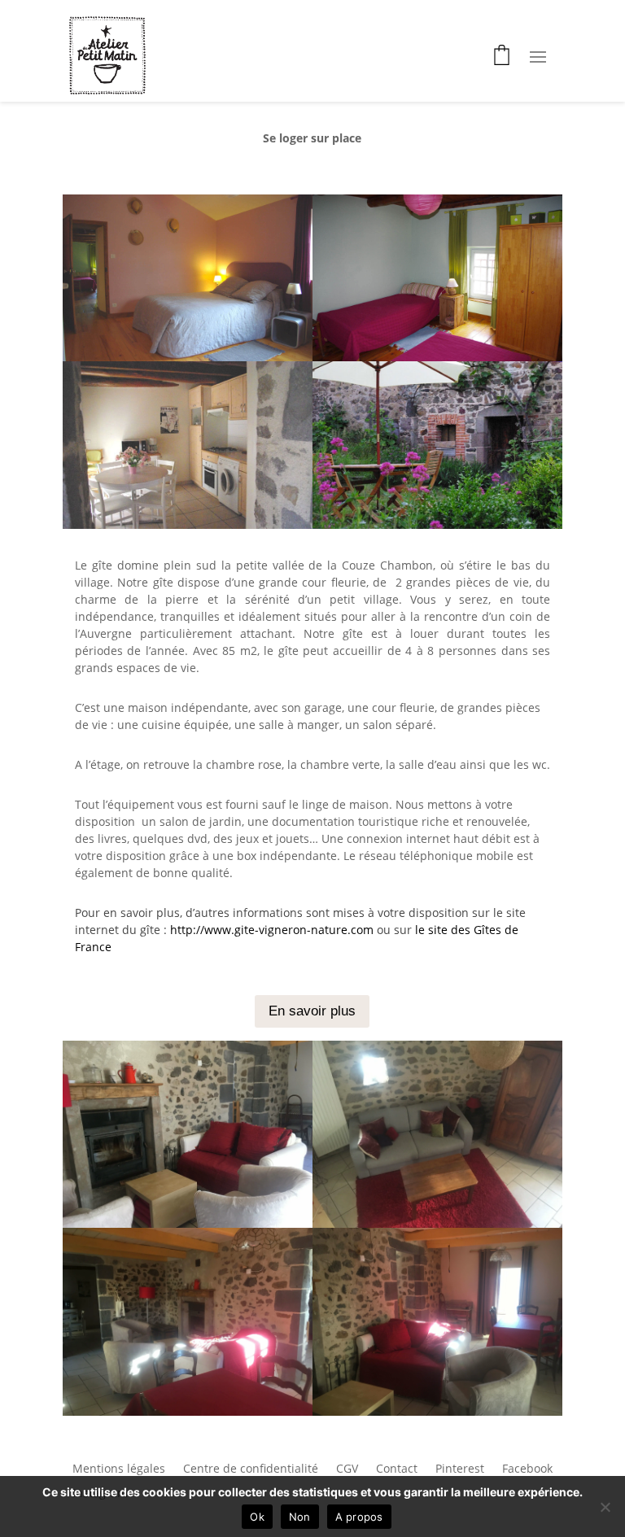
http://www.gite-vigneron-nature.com (272, 929)
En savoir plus (312, 1011)
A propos (359, 1516)
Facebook (527, 1469)
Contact (396, 1469)
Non (300, 1516)
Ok (257, 1516)
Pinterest (459, 1469)
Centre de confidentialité (250, 1469)
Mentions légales (118, 1469)
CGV (347, 1469)
